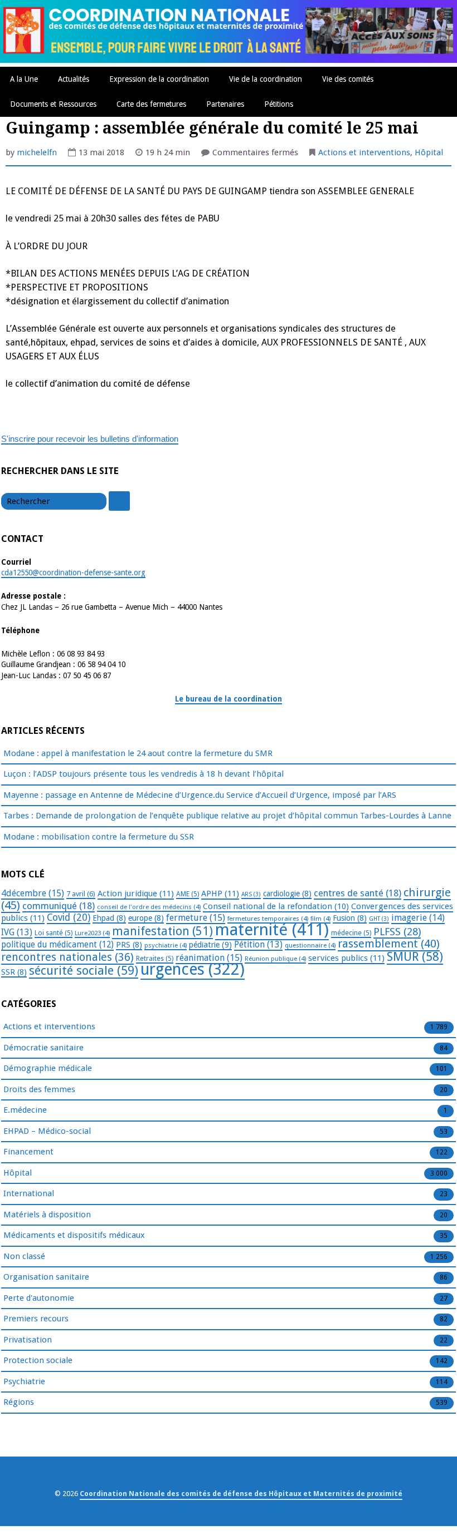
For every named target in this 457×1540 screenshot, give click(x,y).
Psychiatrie (24, 1381)
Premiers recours (36, 1319)
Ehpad (109, 918)
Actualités (73, 79)
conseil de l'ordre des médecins (149, 907)
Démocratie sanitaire (43, 1048)
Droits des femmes (39, 1089)
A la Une (24, 79)
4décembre (32, 893)
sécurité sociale (83, 971)
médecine (351, 933)
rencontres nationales (67, 957)
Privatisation (27, 1340)
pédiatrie (210, 944)
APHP (220, 894)
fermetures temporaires (267, 918)
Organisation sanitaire (46, 1277)
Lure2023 (92, 933)
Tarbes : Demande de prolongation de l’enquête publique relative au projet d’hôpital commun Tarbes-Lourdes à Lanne (227, 816)
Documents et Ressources (53, 104)
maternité (272, 929)
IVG (16, 932)
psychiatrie (165, 945)
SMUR (415, 957)
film (320, 918)
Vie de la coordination (265, 79)
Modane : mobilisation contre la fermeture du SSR (98, 837)
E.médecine (25, 1110)
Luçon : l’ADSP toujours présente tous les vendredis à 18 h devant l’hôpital (143, 774)
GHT (379, 918)
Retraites (154, 958)
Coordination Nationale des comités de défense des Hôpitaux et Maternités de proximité (241, 1493)
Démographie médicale (47, 1068)
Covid (68, 917)
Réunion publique (275, 958)
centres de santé (357, 893)
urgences (192, 969)
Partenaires (225, 104)
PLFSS (397, 931)
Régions (18, 1402)
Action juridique (136, 894)
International (28, 1193)
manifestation (162, 931)
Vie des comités (347, 79)
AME (187, 894)
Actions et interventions (364, 152)
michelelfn (37, 152)
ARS (251, 894)
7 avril (80, 894)
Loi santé (53, 933)
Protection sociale (37, 1360)
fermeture (195, 917)
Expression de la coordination (159, 79)
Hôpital (429, 152)
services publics (346, 958)
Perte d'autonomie (38, 1298)
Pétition (258, 944)
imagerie (418, 917)
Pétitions (278, 104)
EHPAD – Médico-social (47, 1131)
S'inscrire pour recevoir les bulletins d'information (89, 438)
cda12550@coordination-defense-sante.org (73, 572)
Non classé (24, 1256)
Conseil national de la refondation (276, 906)
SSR (14, 972)
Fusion (350, 918)
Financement (28, 1152)
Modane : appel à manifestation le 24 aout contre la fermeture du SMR (138, 753)
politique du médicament (57, 945)
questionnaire (310, 945)
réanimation (209, 957)
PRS (129, 944)
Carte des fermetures (151, 104)
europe (146, 918)
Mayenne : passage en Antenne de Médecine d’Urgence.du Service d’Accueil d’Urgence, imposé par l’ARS (199, 795)
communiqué (58, 905)
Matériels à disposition (47, 1215)
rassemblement (389, 943)
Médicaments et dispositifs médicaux (74, 1235)
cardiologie (287, 893)
